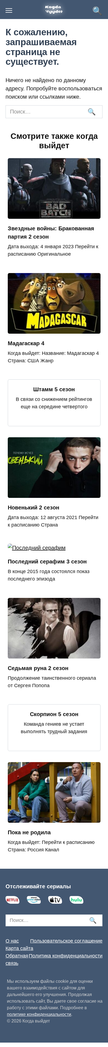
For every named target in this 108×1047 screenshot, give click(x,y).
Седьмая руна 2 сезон (38, 668)
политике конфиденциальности (39, 1014)
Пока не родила (29, 832)
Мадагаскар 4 (26, 343)
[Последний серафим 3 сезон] (37, 548)
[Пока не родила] (54, 819)
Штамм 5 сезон (54, 389)
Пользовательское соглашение (66, 941)
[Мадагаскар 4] (54, 329)
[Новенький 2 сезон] (54, 494)
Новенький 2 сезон (33, 507)
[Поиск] (91, 111)
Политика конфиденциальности (65, 956)
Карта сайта (19, 948)
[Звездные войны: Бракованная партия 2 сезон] (54, 215)
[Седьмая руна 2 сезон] (54, 654)
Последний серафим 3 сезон (47, 561)
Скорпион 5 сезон (54, 714)
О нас (12, 941)
